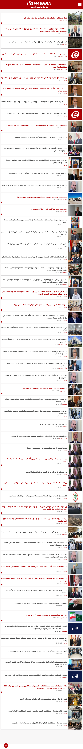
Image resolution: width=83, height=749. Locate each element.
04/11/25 (56, 199)
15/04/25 (55, 438)
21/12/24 (59, 691)
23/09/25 (59, 259)
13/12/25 (59, 128)
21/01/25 (58, 631)
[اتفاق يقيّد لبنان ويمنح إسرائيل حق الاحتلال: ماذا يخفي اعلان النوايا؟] (75, 19)
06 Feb (56, 69)
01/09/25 (58, 272)
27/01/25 (56, 618)
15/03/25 (59, 523)
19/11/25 (59, 165)
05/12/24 (59, 725)
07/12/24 (59, 713)
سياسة (65, 33)
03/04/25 (59, 498)
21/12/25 (59, 104)
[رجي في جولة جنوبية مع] (75, 222)
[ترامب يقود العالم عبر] (75, 210)
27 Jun (57, 20)
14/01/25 (59, 667)
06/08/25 (59, 320)
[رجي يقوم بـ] (75, 508)
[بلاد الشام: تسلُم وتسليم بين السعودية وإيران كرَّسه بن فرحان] (75, 616)
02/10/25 (58, 248)
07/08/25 (59, 307)
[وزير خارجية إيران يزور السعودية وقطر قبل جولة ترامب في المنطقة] (75, 389)
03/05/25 (58, 404)
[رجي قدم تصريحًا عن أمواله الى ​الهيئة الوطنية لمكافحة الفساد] (75, 473)
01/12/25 (59, 153)
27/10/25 (56, 211)
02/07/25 (59, 332)
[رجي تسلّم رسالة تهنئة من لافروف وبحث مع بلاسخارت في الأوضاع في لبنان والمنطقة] (75, 174)
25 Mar (60, 33)
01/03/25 (59, 547)
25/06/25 (55, 344)
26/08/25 (59, 296)
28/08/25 (58, 284)
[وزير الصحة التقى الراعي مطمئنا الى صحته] (75, 425)
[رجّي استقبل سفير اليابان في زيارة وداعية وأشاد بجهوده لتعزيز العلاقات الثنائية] (75, 138)
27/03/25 (59, 511)
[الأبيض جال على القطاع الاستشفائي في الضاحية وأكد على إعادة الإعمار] (75, 700)
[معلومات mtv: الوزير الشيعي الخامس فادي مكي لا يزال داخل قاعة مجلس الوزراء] (75, 305)
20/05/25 (59, 380)
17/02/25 (59, 583)
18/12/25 (59, 116)
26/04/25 (59, 416)
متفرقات (64, 44)
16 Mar (59, 44)
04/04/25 (59, 474)
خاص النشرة (63, 20)
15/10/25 (59, 237)
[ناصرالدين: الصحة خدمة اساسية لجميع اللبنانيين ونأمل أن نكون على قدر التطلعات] (75, 604)
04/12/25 (59, 140)
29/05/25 (59, 356)
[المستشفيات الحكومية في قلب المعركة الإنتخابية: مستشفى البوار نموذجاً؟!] (75, 198)
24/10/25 (59, 225)
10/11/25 (59, 187)
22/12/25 (59, 93)
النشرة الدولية (63, 56)
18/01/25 (59, 653)
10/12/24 (59, 701)
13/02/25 (59, 595)
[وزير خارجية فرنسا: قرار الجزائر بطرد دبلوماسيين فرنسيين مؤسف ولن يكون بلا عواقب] (75, 437)
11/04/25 (59, 450)
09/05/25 (55, 391)
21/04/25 (58, 426)
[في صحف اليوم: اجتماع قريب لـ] (75, 520)
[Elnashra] (39, 3)
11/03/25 (58, 534)
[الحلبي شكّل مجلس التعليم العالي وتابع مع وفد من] (75, 664)
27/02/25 (59, 571)
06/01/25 (58, 677)
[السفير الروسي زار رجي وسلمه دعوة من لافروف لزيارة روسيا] (75, 449)
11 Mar (56, 56)
